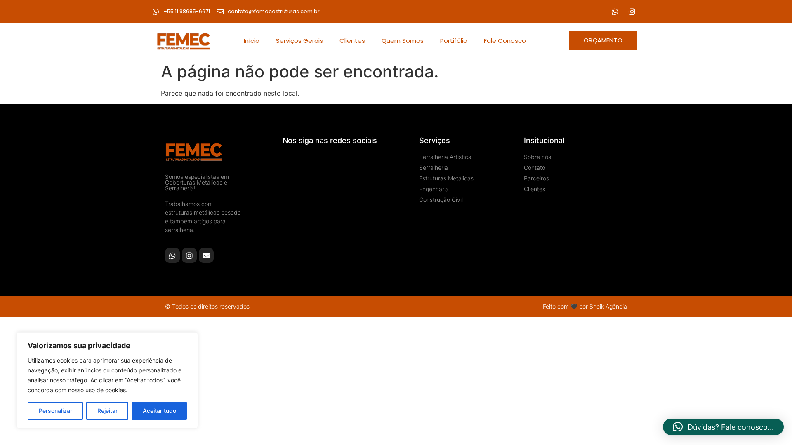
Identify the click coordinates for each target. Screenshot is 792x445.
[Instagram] (632, 11)
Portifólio (453, 40)
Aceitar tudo (159, 410)
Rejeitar (107, 410)
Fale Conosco (505, 40)
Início (251, 40)
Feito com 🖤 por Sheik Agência (585, 306)
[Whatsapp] (615, 11)
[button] (723, 427)
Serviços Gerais (299, 40)
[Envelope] (206, 255)
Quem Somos (403, 40)
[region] (107, 380)
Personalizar (55, 410)
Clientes (352, 40)
